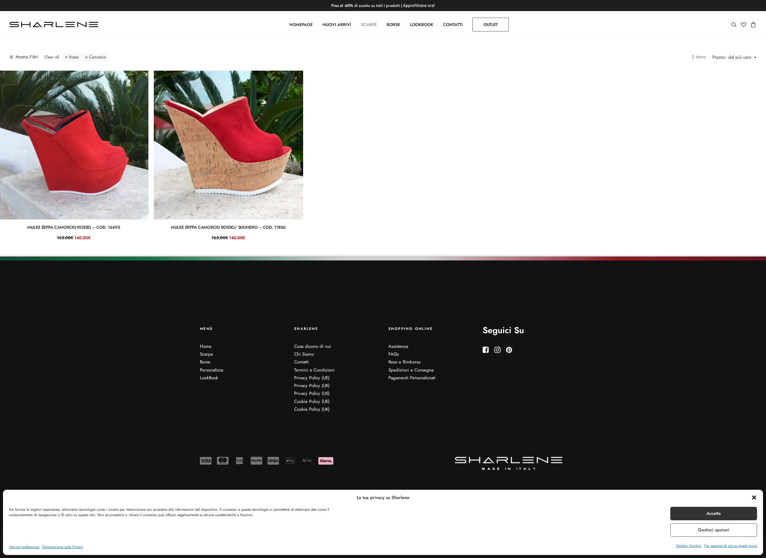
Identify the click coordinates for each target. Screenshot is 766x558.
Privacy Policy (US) (312, 393)
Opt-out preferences (24, 547)
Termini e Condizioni (314, 370)
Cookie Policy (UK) (312, 409)
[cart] (752, 24)
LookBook (209, 377)
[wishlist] (743, 24)
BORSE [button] (393, 25)
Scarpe (206, 354)
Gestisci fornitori (688, 545)
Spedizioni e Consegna (411, 370)
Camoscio (97, 57)
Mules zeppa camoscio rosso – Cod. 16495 (73, 227)
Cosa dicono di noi (312, 346)
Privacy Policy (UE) (312, 377)
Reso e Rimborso (404, 362)
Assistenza (398, 346)
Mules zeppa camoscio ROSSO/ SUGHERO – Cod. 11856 (228, 227)
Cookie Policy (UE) (312, 401)
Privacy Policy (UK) (312, 385)
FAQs (393, 354)
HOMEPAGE (301, 25)
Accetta (713, 513)
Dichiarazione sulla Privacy (62, 547)
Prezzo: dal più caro (731, 57)
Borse (205, 362)
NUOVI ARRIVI (337, 25)
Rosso (74, 57)
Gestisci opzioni (713, 530)
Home (206, 346)
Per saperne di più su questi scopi (730, 545)
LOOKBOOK (421, 25)
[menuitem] (301, 24)
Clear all (52, 57)
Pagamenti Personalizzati (412, 377)
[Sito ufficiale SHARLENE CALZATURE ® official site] (55, 24)
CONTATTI (453, 25)
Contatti (301, 362)
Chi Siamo (304, 354)
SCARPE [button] (369, 25)
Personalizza (211, 370)
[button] (754, 498)
